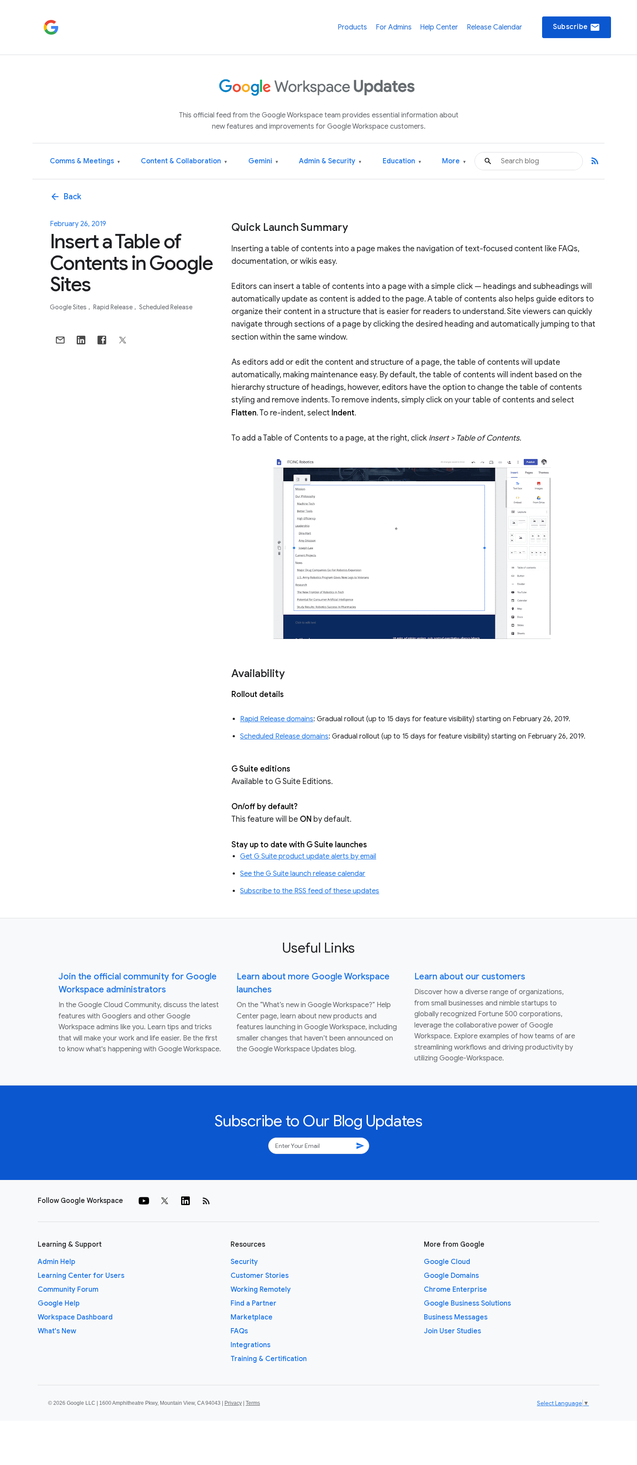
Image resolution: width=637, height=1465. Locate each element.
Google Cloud (447, 1262)
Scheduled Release (165, 307)
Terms (253, 1403)
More (454, 161)
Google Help (59, 1303)
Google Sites (69, 307)
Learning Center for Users (81, 1275)
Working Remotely (261, 1289)
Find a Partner (253, 1303)
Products (352, 27)
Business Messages (456, 1317)
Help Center (439, 27)
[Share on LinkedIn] (81, 340)
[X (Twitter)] (164, 1200)
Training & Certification (269, 1359)
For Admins (394, 27)
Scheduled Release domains (284, 736)
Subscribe (576, 27)
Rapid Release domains (276, 719)
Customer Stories (260, 1275)
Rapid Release (113, 307)
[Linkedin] (185, 1200)
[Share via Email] (60, 340)
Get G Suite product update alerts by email (308, 856)
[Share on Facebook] (101, 340)
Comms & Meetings (85, 161)
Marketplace (252, 1317)
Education (402, 161)
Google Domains (451, 1275)
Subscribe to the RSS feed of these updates (309, 891)
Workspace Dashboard (75, 1317)
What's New (57, 1331)
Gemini (263, 161)
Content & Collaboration (184, 161)
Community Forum (68, 1289)
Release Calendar (494, 27)
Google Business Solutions (467, 1303)
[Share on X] (122, 340)
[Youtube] (143, 1200)
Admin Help (56, 1262)
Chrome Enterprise (455, 1289)
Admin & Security (330, 161)
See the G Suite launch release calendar (302, 873)
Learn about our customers (469, 976)
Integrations (250, 1345)
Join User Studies (452, 1331)
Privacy (233, 1403)
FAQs (239, 1331)
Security (244, 1262)
